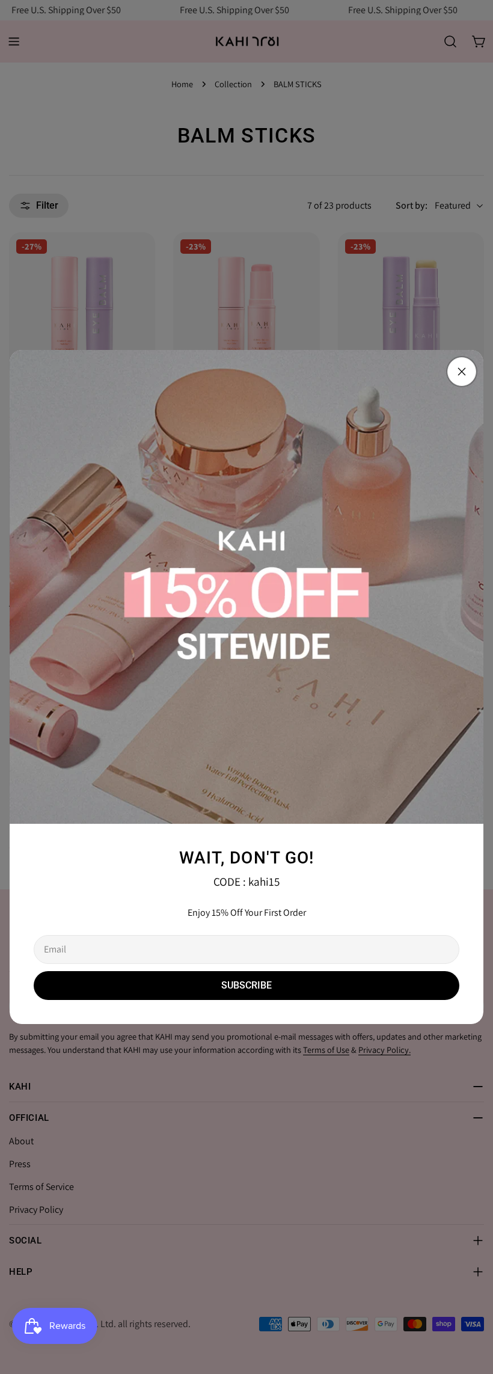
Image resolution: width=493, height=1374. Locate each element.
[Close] (461, 371)
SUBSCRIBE (246, 985)
